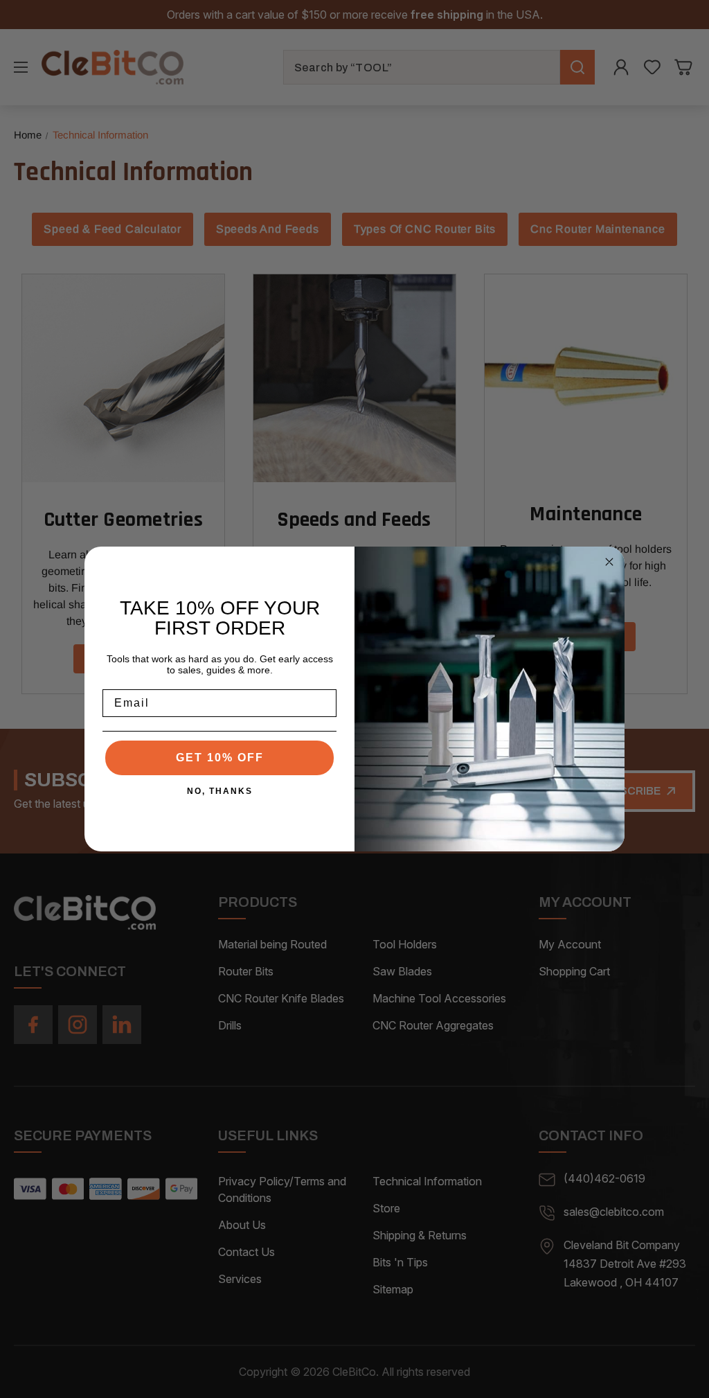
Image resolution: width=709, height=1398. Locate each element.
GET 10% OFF (220, 757)
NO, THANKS (220, 791)
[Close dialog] (609, 562)
